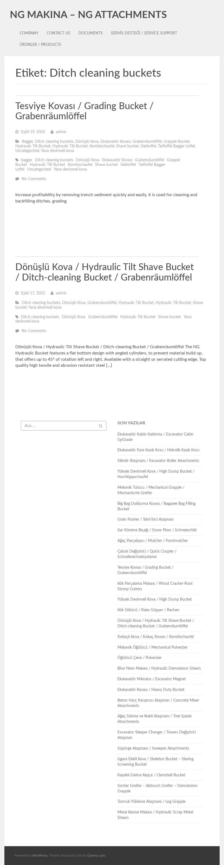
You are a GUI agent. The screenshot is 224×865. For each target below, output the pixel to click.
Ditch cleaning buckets (54, 142)
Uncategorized (27, 151)
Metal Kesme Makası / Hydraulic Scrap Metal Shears (155, 815)
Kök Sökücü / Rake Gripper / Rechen (148, 610)
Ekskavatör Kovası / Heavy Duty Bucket (150, 690)
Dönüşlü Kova (87, 142)
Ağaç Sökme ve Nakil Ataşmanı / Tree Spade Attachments (154, 719)
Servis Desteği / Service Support (144, 33)
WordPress (40, 855)
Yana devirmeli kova (57, 151)
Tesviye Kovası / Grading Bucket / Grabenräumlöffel (145, 570)
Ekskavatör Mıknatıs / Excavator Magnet (151, 679)
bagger (26, 160)
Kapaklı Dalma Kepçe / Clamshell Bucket (151, 775)
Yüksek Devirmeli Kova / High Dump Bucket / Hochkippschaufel (155, 474)
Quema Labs (96, 855)
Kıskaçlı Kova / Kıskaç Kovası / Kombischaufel (155, 637)
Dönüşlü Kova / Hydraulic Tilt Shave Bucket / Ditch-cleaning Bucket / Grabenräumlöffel (155, 623)
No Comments (34, 179)
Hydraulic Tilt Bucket (33, 146)
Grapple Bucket (177, 142)
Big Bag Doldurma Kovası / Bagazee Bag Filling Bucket (156, 506)
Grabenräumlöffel (147, 142)
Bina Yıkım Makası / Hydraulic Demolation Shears (159, 668)
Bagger (27, 142)
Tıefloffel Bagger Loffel (176, 146)
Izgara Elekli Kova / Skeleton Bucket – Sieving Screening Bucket (155, 761)
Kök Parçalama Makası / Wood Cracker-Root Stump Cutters (155, 586)
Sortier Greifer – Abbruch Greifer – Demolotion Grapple (157, 788)
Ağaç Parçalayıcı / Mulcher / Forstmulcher (152, 541)
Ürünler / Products (40, 45)
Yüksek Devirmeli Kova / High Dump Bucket (154, 599)
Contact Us (58, 33)
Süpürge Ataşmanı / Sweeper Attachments (153, 748)
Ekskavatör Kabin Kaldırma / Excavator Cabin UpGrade (155, 437)
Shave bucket (127, 146)
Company (29, 33)
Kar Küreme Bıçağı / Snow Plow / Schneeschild (157, 530)
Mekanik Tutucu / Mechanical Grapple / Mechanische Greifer (150, 490)
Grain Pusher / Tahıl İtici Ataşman (145, 519)
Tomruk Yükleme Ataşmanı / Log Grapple (151, 802)
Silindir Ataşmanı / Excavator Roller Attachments (158, 461)
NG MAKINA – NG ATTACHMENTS (88, 15)
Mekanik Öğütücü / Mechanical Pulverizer (152, 647)
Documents (90, 33)
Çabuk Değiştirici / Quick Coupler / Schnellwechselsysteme (146, 554)
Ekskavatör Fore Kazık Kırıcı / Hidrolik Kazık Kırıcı (158, 450)
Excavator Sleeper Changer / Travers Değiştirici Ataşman (156, 735)
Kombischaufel (102, 146)
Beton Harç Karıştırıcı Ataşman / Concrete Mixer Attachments (158, 703)
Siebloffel (148, 146)
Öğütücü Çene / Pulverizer (139, 658)
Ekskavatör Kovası (116, 142)
